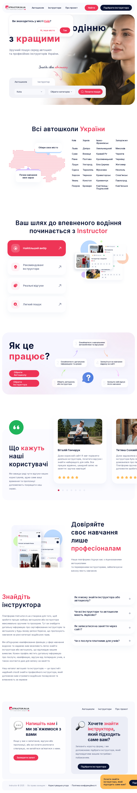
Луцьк (75, 164)
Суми (74, 153)
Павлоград (121, 180)
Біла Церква (102, 164)
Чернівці (120, 159)
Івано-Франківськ (102, 141)
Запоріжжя (122, 140)
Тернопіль (88, 169)
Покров (76, 186)
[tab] (20, 82)
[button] (29, 92)
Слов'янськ (122, 175)
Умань (75, 180)
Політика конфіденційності (84, 785)
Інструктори (54, 7)
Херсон (76, 175)
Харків (86, 140)
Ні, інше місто (47, 30)
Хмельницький (104, 148)
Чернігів (120, 153)
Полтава (87, 159)
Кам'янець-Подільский (102, 187)
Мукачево (101, 169)
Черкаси (87, 175)
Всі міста (99, 195)
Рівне (74, 159)
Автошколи (38, 7)
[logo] (15, 8)
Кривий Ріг (101, 153)
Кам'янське (122, 186)
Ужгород (87, 164)
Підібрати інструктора (116, 7)
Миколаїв (120, 148)
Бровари (87, 186)
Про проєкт (71, 7)
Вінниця (87, 153)
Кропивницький (104, 159)
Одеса (75, 169)
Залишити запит (26, 757)
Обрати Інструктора (20, 383)
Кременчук (102, 180)
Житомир (121, 164)
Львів (75, 148)
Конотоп (87, 180)
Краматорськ (103, 175)
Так (65, 30)
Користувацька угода (58, 785)
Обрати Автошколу (20, 373)
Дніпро (86, 148)
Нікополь (120, 169)
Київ (74, 140)
